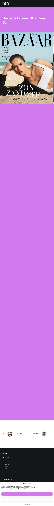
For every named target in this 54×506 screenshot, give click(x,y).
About (6, 468)
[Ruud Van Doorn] (6, 3)
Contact (6, 470)
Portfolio (7, 462)
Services (7, 464)
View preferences (27, 501)
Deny (27, 497)
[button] (52, 483)
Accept (27, 494)
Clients (6, 466)
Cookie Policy (27, 504)
